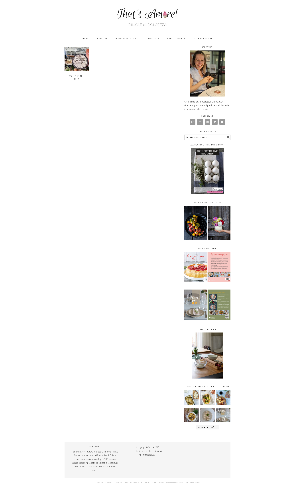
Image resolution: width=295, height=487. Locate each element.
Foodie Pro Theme (121, 482)
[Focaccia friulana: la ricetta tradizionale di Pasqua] (223, 397)
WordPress (195, 482)
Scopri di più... (207, 427)
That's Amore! (147, 15)
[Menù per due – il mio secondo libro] (223, 415)
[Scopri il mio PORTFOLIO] (207, 223)
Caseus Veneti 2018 (76, 77)
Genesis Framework (167, 482)
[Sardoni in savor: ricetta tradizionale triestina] (191, 397)
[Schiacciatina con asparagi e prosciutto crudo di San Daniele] (207, 397)
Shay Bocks (138, 482)
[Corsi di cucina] (207, 355)
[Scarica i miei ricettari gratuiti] (207, 171)
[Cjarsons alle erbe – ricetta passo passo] (207, 415)
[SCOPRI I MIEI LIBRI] (207, 284)
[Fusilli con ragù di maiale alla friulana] (191, 415)
